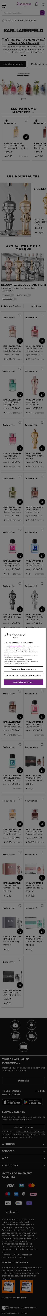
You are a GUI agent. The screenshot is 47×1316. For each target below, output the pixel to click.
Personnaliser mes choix (23, 669)
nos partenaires (16, 646)
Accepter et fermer (23, 682)
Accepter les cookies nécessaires (23, 675)
